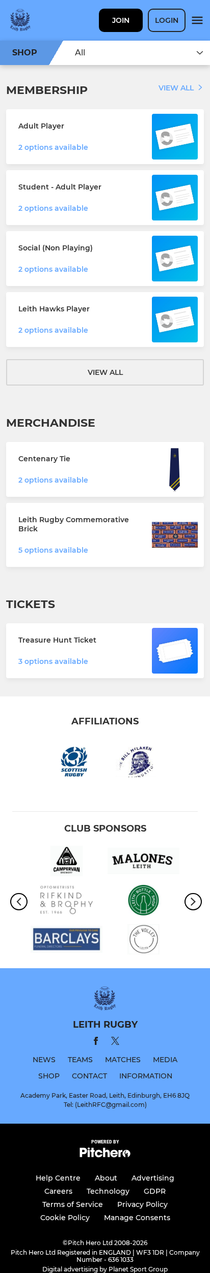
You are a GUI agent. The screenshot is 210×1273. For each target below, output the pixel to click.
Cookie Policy (65, 1217)
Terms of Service (72, 1204)
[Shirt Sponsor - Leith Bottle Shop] (143, 902)
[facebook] (96, 1042)
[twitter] (115, 1042)
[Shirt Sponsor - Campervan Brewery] (66, 863)
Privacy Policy (142, 1204)
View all (176, 87)
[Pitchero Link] (105, 1155)
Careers (58, 1191)
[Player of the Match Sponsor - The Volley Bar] (143, 941)
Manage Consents (137, 1217)
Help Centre (58, 1178)
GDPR (155, 1191)
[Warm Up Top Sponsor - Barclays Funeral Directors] (66, 941)
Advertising (153, 1178)
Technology (108, 1191)
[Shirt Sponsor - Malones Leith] (143, 863)
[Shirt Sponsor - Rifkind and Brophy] (66, 902)
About (106, 1178)
